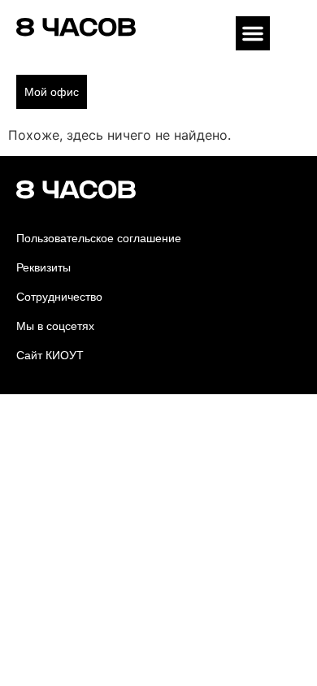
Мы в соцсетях (55, 325)
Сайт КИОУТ (50, 355)
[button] (253, 33)
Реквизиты (43, 267)
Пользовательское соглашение (98, 238)
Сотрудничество (59, 296)
